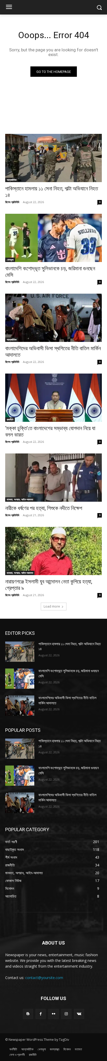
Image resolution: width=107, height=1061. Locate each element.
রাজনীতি (10, 419)
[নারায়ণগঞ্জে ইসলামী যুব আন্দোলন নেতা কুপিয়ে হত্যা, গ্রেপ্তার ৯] (53, 551)
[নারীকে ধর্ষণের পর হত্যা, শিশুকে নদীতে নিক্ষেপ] (53, 477)
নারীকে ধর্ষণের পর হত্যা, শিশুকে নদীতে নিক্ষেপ (43, 508)
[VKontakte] (79, 1014)
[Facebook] (41, 1014)
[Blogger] (28, 1014)
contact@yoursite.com (44, 977)
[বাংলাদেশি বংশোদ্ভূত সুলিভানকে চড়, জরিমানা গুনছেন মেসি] (53, 238)
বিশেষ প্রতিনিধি (12, 202)
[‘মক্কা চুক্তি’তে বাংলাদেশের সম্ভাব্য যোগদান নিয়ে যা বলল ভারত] (53, 398)
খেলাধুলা (10, 259)
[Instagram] (66, 1014)
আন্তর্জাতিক (12, 180)
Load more (52, 606)
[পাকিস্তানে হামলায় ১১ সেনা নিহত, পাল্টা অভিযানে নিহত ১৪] (53, 158)
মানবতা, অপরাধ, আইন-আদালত (20, 499)
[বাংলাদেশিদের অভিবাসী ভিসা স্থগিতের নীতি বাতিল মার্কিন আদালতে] (53, 318)
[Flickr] (53, 1014)
